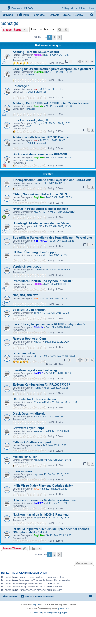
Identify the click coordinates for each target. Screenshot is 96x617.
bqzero (38, 474)
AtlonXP (38, 226)
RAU (36, 488)
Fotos (28, 126)
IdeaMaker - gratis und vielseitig (35, 370)
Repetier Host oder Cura (29, 338)
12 (92, 61)
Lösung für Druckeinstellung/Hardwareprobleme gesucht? (53, 69)
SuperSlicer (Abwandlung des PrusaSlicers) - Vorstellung (52, 237)
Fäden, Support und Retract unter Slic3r (40, 194)
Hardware (30, 108)
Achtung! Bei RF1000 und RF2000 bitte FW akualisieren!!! (52, 103)
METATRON (40, 211)
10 (82, 61)
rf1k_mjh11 (40, 240)
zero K (37, 312)
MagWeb (39, 459)
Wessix (38, 431)
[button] (59, 37)
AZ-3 (36, 416)
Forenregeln (21, 86)
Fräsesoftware (22, 471)
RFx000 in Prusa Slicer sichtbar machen (40, 208)
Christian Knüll (41, 402)
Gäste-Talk (31, 57)
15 (92, 360)
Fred (36, 298)
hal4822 (38, 373)
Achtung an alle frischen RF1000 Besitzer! (41, 137)
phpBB (36, 604)
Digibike (39, 72)
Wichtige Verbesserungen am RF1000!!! (40, 154)
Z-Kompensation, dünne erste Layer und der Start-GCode (52, 180)
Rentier (38, 269)
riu (35, 89)
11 (87, 61)
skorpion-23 (40, 356)
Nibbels (38, 327)
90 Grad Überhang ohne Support (35, 252)
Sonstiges (30, 160)
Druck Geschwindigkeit (29, 413)
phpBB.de (63, 608)
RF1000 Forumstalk (35, 91)
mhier (37, 255)
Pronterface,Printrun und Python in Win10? (43, 281)
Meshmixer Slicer (25, 456)
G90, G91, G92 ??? (26, 295)
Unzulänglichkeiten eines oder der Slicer (41, 223)
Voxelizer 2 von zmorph (29, 309)
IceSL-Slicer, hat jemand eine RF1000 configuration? (49, 324)
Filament (29, 74)
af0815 (38, 55)
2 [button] (54, 37)
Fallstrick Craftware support (32, 442)
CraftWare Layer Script (28, 428)
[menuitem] (14, 8)
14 (87, 360)
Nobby (37, 387)
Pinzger (38, 123)
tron (36, 183)
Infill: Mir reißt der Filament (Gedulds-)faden (43, 485)
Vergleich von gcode (27, 266)
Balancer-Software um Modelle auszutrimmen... (45, 500)
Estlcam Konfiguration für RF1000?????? (41, 384)
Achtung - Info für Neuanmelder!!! (36, 52)
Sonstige (9, 23)
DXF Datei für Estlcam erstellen (34, 399)
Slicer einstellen (24, 353)
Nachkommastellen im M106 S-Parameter (41, 514)
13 (82, 360)
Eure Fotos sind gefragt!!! (30, 120)
